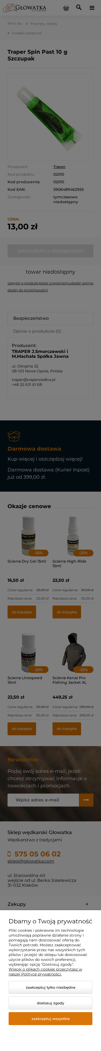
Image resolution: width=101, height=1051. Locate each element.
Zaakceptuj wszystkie (51, 1018)
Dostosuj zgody (50, 1003)
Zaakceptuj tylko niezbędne (50, 987)
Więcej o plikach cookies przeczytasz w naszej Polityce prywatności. (45, 972)
